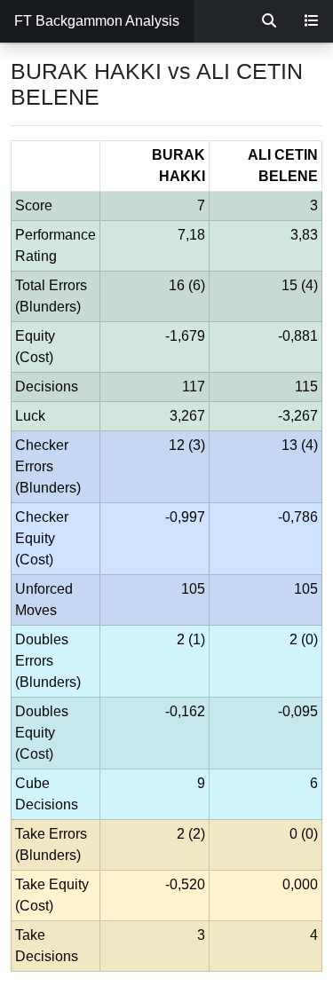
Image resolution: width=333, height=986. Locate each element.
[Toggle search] (269, 21)
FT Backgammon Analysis (96, 20)
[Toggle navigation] (311, 21)
